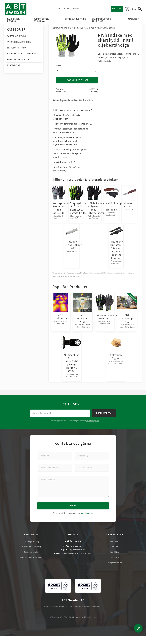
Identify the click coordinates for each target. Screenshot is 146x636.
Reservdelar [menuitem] (13, 65)
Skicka (73, 505)
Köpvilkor (115, 557)
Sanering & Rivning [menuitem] (13, 20)
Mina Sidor (114, 541)
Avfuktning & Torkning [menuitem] (41, 20)
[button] (140, 9)
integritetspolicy (92, 421)
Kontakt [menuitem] (75, 9)
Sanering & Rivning (31, 541)
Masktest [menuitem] (133, 19)
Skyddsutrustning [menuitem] (75, 19)
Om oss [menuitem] (66, 9)
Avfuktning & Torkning (31, 547)
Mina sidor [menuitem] (117, 9)
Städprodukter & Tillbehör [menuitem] (101, 20)
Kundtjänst (114, 552)
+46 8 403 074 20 (77, 546)
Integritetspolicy (87, 513)
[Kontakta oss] (138, 628)
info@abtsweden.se (76, 550)
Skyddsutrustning (31, 552)
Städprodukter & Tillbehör (31, 557)
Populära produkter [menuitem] (18, 59)
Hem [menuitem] (58, 9)
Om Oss (114, 547)
